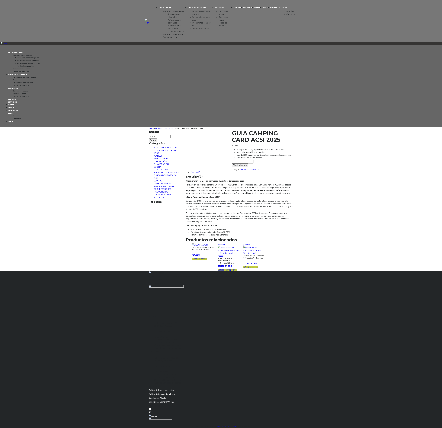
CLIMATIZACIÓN (161, 164)
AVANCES (158, 156)
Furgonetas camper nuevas (24, 77)
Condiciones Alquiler (158, 398)
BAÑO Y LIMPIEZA (162, 159)
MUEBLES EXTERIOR (163, 183)
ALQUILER (237, 8)
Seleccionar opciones (227, 270)
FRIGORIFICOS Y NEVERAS (166, 172)
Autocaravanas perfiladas (28, 60)
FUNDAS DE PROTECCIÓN (166, 175)
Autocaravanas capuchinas (28, 63)
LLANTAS (158, 181)
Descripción (195, 172)
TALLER (257, 8)
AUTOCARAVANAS (166, 8)
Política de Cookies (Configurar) (162, 394)
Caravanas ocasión (21, 94)
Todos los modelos (176, 31)
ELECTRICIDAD (161, 170)
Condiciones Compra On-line (161, 402)
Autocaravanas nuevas (173, 11)
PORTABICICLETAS (162, 195)
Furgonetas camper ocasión (25, 80)
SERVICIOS (247, 8)
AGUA (156, 153)
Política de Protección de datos (162, 390)
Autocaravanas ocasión (173, 34)
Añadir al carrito (240, 165)
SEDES (284, 8)
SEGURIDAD (159, 197)
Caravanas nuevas (20, 91)
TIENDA (265, 8)
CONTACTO (275, 8)
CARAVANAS (219, 8)
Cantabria (290, 14)
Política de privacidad (227, 426)
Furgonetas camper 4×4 (23, 83)
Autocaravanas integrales (28, 58)
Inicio (151, 128)
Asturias (290, 11)
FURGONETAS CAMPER (197, 8)
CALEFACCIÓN (160, 161)
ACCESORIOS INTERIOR (165, 150)
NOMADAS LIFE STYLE (164, 128)
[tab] (241, 172)
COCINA (157, 167)
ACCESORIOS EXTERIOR (165, 148)
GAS (156, 178)
